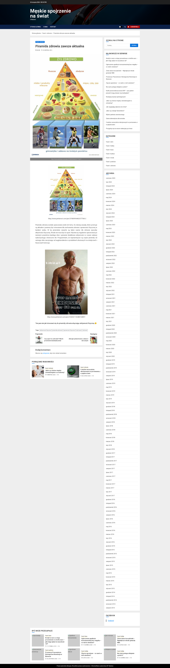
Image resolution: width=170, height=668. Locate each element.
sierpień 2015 (110, 561)
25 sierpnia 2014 (47, 50)
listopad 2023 (110, 217)
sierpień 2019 (110, 375)
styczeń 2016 (110, 542)
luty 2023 (109, 240)
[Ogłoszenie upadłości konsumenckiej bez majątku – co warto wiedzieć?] (74, 640)
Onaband (111, 621)
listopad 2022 (110, 252)
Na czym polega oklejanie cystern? (117, 87)
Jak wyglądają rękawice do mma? (116, 107)
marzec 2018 (110, 441)
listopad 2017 (110, 457)
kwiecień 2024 (110, 201)
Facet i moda (110, 158)
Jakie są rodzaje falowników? (115, 111)
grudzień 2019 (110, 360)
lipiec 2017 (109, 472)
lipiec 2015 (109, 565)
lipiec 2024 (109, 190)
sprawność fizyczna (69, 330)
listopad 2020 (110, 329)
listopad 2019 (110, 364)
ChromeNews (95, 666)
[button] (125, 27)
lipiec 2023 (109, 221)
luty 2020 (109, 352)
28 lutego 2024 (86, 375)
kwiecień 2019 (110, 391)
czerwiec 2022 (110, 271)
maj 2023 (109, 228)
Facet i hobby (110, 146)
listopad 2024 (110, 186)
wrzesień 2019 (110, 372)
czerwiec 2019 (110, 383)
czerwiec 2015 (110, 569)
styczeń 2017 (110, 495)
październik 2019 (111, 368)
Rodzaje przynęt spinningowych (116, 97)
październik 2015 (111, 554)
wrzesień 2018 (110, 418)
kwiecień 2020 (110, 344)
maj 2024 (109, 197)
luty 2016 (109, 538)
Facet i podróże (111, 161)
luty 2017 (109, 492)
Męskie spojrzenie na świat (50, 13)
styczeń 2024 (110, 213)
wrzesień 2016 (110, 511)
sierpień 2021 (110, 302)
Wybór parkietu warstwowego (115, 114)
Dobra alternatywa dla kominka (115, 118)
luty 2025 (109, 182)
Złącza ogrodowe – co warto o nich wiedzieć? (120, 83)
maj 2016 (109, 526)
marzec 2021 (110, 317)
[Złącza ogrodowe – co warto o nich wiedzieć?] (74, 654)
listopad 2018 (110, 410)
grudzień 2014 (110, 592)
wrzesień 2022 (110, 259)
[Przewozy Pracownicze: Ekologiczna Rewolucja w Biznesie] (38, 654)
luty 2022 (109, 286)
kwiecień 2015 (110, 577)
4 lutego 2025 (123, 645)
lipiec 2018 (109, 426)
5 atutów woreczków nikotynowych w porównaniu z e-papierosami (90, 371)
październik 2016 (111, 507)
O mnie (45, 27)
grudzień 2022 (110, 248)
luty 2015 (109, 585)
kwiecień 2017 (110, 484)
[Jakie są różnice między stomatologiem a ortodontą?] (38, 371)
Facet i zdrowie (40, 42)
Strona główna (35, 27)
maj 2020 (109, 341)
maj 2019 (109, 387)
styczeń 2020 (110, 356)
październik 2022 (111, 255)
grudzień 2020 (110, 325)
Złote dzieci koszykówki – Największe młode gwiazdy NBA (126, 640)
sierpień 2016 (110, 515)
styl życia (78, 330)
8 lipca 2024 (86, 657)
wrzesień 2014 (110, 604)
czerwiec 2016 (110, 523)
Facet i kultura (110, 154)
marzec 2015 (110, 581)
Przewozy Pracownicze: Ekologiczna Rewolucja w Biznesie (53, 654)
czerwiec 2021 (110, 306)
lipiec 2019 (109, 379)
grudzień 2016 (110, 499)
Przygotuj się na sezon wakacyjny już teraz (119, 128)
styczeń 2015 (110, 588)
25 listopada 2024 (52, 658)
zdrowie (85, 330)
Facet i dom (109, 142)
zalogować (46, 353)
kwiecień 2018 (110, 437)
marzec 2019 (110, 395)
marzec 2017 (110, 488)
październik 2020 (111, 333)
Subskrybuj (135, 27)
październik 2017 (111, 461)
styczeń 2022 (110, 290)
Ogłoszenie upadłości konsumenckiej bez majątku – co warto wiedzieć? (91, 640)
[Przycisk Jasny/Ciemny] (121, 27)
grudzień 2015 (110, 546)
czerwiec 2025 (110, 178)
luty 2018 (109, 445)
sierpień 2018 (110, 422)
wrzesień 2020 (110, 337)
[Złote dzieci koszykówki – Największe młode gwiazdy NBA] (110, 640)
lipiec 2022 (109, 267)
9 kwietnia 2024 (51, 374)
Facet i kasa (109, 150)
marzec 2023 (110, 236)
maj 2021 (109, 310)
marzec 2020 (110, 348)
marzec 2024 (110, 205)
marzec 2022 (110, 283)
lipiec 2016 (109, 519)
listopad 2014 (110, 596)
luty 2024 (109, 209)
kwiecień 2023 (110, 232)
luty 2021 (109, 321)
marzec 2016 (110, 534)
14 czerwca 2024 (123, 657)
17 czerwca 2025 (51, 646)
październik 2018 (111, 414)
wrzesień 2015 (110, 557)
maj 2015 (109, 573)
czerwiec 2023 (110, 225)
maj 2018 (109, 434)
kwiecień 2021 (110, 314)
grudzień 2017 (110, 453)
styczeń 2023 (110, 244)
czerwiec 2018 (110, 430)
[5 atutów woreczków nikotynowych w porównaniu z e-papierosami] (73, 371)
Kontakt (53, 27)
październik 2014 (111, 600)
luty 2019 (109, 399)
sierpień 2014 (110, 608)
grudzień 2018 (110, 406)
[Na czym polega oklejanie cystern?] (110, 654)
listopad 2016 (110, 503)
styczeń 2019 (110, 403)
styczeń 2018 (110, 449)
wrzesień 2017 (110, 464)
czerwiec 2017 (110, 476)
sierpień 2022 (110, 263)
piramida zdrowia (57, 330)
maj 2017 (109, 480)
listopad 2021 (110, 294)
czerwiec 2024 (110, 194)
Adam (38, 50)
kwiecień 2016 (110, 530)
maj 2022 (109, 275)
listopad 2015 (110, 550)
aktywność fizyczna (45, 330)
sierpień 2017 (110, 468)
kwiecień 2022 (110, 279)
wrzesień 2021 (110, 298)
